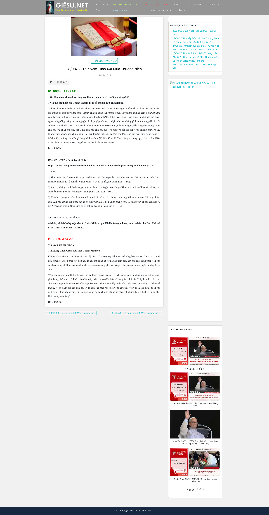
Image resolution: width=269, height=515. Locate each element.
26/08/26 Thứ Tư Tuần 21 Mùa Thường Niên (194, 49)
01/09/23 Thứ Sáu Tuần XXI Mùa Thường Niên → (137, 313)
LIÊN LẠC (182, 11)
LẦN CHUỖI (194, 4)
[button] (200, 369)
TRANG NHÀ (101, 4)
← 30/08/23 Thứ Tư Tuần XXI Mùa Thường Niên (70, 313)
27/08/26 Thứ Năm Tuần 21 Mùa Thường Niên (195, 45)
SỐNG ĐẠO (100, 11)
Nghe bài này (60, 81)
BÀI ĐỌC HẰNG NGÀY (105, 61)
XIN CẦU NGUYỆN (161, 11)
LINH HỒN (213, 4)
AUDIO (178, 4)
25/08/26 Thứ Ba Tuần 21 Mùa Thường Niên (194, 53)
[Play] (195, 351)
